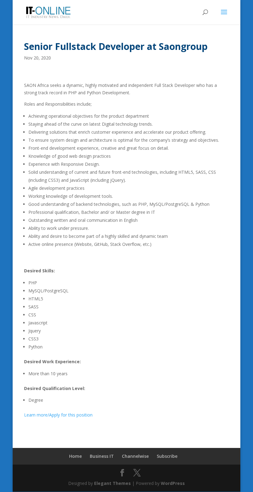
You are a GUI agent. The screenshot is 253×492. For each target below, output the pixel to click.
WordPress (173, 483)
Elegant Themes (112, 483)
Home (75, 456)
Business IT (102, 456)
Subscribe (167, 456)
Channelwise (135, 456)
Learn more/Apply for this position (58, 415)
